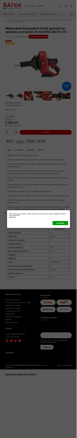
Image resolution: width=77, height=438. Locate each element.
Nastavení (12, 217)
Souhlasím (60, 223)
